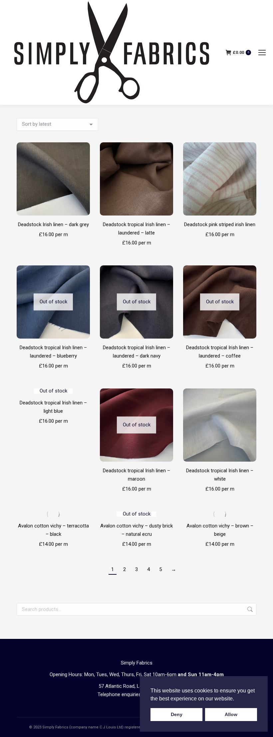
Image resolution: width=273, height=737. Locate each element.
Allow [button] (231, 714)
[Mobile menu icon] (262, 52)
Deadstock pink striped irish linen (219, 224)
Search (249, 609)
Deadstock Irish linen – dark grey (53, 224)
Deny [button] (176, 714)
